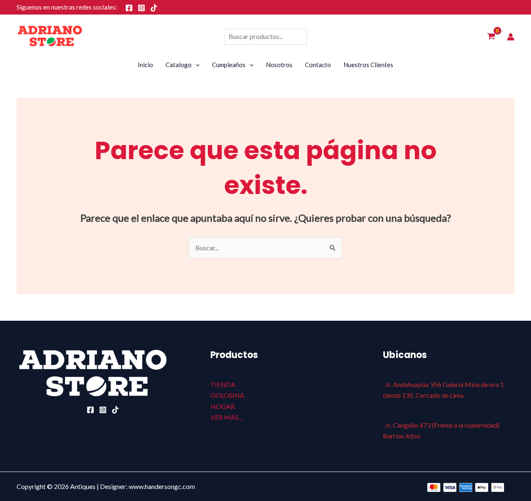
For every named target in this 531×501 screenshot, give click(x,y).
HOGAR (222, 406)
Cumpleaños (229, 64)
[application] (196, 64)
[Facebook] (129, 8)
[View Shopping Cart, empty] (491, 37)
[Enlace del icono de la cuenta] (510, 37)
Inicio (145, 64)
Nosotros (279, 64)
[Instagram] (141, 8)
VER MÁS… (227, 417)
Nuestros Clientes (368, 64)
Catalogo (179, 64)
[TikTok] (154, 8)
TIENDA (223, 384)
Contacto (318, 64)
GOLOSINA (227, 395)
